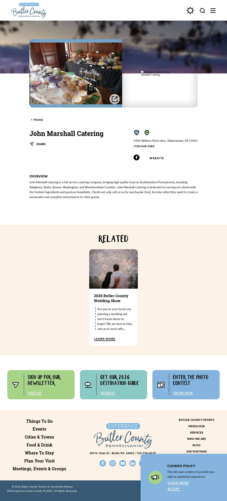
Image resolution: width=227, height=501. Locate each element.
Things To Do (39, 421)
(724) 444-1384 (144, 146)
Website (157, 158)
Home (38, 119)
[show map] (147, 133)
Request (108, 393)
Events (39, 429)
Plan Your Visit (39, 461)
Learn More (178, 483)
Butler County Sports (196, 420)
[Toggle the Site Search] (202, 10)
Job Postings (196, 451)
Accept (174, 489)
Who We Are (196, 439)
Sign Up (35, 393)
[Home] (38, 10)
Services (196, 432)
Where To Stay (39, 453)
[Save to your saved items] (137, 133)
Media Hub (196, 426)
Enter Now (183, 393)
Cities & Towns (39, 437)
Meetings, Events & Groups (39, 469)
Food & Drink (40, 445)
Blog (196, 445)
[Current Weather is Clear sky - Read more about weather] (190, 10)
